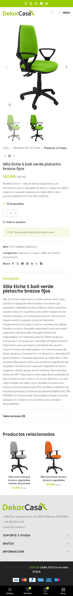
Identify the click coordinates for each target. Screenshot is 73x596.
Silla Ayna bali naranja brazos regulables (53, 478)
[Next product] (14, 156)
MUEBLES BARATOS (17, 567)
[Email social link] (22, 263)
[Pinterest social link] (41, 3)
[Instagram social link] (36, 3)
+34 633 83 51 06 (14, 521)
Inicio (6, 147)
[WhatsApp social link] (36, 263)
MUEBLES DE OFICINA (26, 147)
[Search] (52, 12)
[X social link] (31, 3)
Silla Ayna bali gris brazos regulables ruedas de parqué (19, 480)
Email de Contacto (14, 527)
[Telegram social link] (41, 263)
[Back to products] (9, 156)
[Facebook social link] (26, 3)
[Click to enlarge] (10, 105)
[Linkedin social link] (46, 3)
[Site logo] (19, 12)
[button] (6, 67)
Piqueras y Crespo (55, 147)
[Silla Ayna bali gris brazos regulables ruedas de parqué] (19, 457)
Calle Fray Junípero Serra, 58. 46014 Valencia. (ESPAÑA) (36, 516)
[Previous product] (5, 156)
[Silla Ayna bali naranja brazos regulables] (53, 457)
